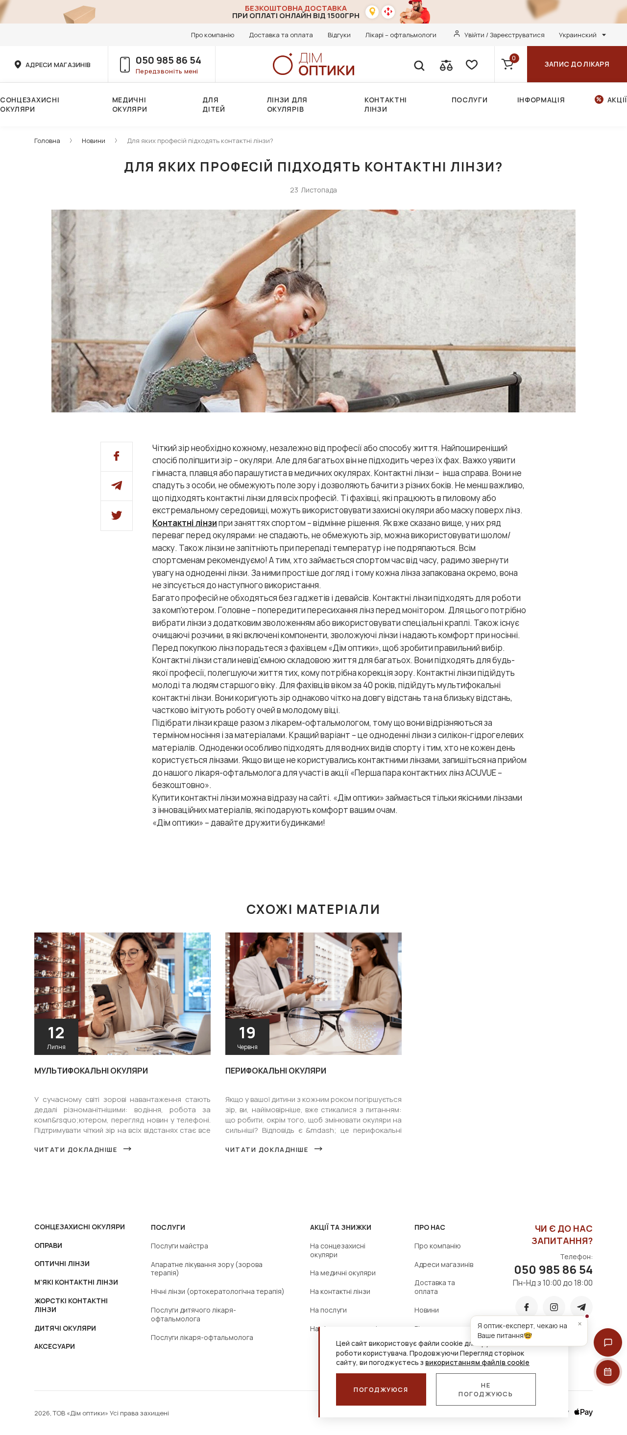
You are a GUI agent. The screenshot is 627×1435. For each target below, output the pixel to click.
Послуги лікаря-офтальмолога (202, 1337)
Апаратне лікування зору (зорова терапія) (207, 1269)
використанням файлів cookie (477, 1362)
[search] (418, 64)
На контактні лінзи (340, 1291)
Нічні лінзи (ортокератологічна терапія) (218, 1291)
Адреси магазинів (443, 1264)
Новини (93, 140)
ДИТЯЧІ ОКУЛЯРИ (65, 1328)
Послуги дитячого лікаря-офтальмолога (193, 1314)
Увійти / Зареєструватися (504, 34)
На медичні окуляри (343, 1272)
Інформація (541, 99)
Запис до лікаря (577, 64)
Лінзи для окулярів (287, 104)
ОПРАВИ (48, 1245)
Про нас (429, 1227)
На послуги (328, 1310)
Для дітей (213, 104)
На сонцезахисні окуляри (337, 1250)
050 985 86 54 (168, 60)
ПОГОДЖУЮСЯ (381, 1389)
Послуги (470, 99)
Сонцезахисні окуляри (29, 104)
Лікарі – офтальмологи (400, 34)
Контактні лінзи (385, 104)
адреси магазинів (58, 64)
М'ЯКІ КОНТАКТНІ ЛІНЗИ (76, 1282)
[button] (608, 1342)
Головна (47, 140)
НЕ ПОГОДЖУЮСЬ (485, 1389)
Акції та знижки (340, 1227)
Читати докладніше (76, 1149)
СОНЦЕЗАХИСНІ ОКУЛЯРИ (79, 1226)
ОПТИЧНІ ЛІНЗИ (62, 1263)
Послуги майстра (179, 1245)
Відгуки (339, 34)
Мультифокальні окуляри (91, 1070)
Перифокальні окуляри (275, 1070)
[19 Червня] (313, 936)
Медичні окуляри (129, 104)
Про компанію (212, 34)
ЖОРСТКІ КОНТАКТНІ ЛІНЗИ (71, 1305)
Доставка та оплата (281, 34)
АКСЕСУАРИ (54, 1346)
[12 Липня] (122, 936)
